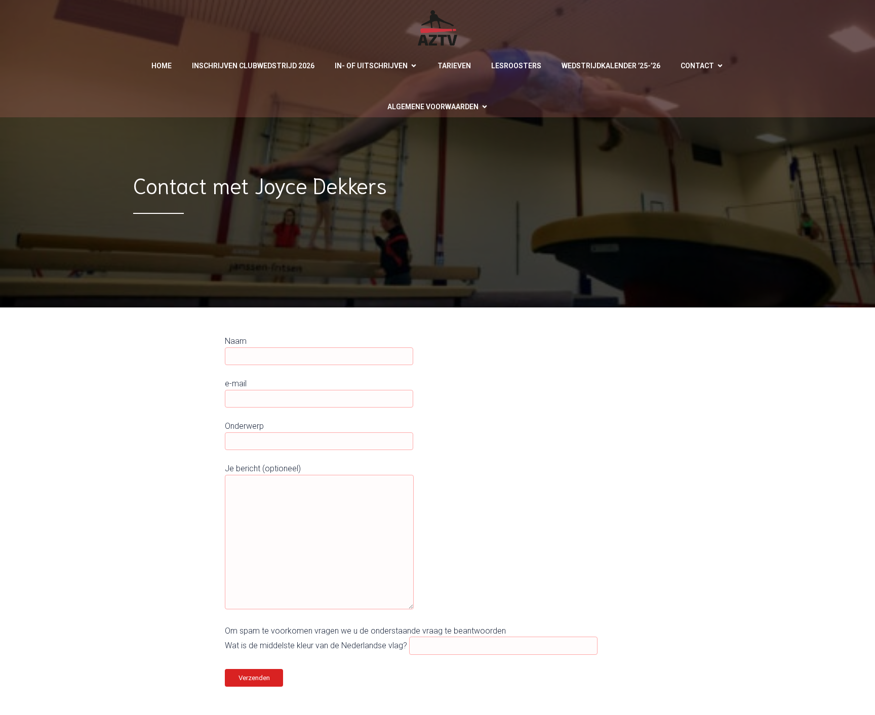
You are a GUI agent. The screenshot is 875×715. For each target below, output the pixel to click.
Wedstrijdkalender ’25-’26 (611, 66)
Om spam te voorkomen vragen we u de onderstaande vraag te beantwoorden (365, 631)
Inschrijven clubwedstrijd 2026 (253, 66)
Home (161, 66)
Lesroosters (516, 66)
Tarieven (454, 66)
